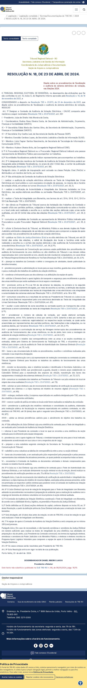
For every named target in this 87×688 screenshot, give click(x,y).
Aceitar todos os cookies (12, 677)
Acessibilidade (24, 2)
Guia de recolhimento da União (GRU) (32, 602)
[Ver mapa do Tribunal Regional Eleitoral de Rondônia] (4, 611)
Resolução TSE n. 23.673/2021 (41, 114)
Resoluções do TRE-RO (74, 602)
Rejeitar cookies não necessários (39, 677)
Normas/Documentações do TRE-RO (56, 16)
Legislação (12, 16)
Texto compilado (29, 38)
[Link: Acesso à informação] (83, 2)
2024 (77, 16)
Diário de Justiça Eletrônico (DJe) (32, 237)
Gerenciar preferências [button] (64, 677)
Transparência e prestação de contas (66, 2)
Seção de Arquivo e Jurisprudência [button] (17, 584)
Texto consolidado (11, 38)
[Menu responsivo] (76, 9)
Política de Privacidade (43, 672)
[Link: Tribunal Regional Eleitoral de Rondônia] (8, 596)
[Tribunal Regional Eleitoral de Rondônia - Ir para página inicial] (7, 9)
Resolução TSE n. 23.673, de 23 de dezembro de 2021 (56, 102)
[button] (84, 9)
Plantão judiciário (55, 602)
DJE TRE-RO (42, 568)
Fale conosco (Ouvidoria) (40, 2)
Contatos (11, 602)
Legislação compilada (28, 16)
